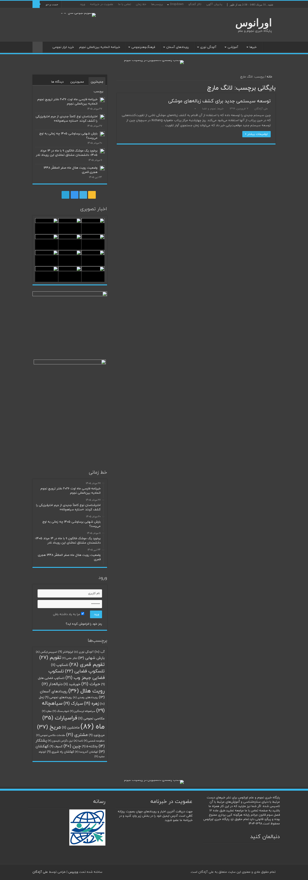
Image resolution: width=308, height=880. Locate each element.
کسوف (56, 746)
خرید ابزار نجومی (63, 47)
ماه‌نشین (71, 727)
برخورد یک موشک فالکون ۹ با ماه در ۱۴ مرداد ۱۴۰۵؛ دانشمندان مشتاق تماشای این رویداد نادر (66, 153)
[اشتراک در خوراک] (118, 87)
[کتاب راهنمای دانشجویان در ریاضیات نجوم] (154, 62)
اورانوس (253, 22)
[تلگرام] (44, 12)
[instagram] (49, 12)
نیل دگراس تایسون (60, 741)
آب (100, 652)
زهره (91, 704)
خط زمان (141, 4)
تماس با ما (124, 4)
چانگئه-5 (90, 746)
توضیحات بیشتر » (256, 134)
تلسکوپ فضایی (85, 671)
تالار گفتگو (194, 4)
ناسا (78, 741)
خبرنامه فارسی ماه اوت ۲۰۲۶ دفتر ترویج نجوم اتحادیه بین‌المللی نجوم (67, 101)
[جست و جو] (36, 4)
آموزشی (233, 47)
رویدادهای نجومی (58, 697)
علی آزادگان (261, 109)
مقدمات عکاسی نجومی (50, 735)
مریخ (49, 727)
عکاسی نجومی (91, 718)
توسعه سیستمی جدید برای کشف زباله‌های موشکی (219, 101)
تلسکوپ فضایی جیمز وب (76, 674)
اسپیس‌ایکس (46, 652)
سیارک (73, 704)
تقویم (50, 657)
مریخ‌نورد (97, 735)
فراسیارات (59, 718)
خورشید (72, 684)
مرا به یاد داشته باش (67, 614)
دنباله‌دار (52, 684)
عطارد (47, 711)
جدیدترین (97, 82)
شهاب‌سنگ (61, 711)
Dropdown (177, 4)
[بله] (35, 12)
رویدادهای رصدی (85, 697)
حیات (90, 684)
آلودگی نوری (208, 47)
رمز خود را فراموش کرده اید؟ (84, 624)
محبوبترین (77, 82)
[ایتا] (39, 12)
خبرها (253, 47)
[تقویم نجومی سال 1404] (78, 15)
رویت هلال (86, 691)
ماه (93, 727)
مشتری (77, 735)
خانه (269, 47)
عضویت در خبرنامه (101, 4)
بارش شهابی (91, 658)
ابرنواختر (65, 652)
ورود (82, 4)
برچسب (98, 91)
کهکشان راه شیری (60, 752)
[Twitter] (54, 12)
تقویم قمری (87, 664)
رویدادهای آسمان (177, 47)
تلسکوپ (59, 665)
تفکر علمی (69, 658)
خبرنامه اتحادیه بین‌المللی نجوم (99, 47)
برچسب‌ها (157, 4)
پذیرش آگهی (214, 4)
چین (72, 746)
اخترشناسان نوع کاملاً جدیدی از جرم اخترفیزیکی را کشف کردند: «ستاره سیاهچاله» (66, 118)
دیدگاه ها (57, 82)
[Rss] (58, 12)
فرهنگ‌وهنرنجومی (143, 47)
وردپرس (73, 872)
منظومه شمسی (94, 741)
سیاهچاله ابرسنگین (82, 711)
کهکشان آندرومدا (86, 752)
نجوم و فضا (209, 109)
